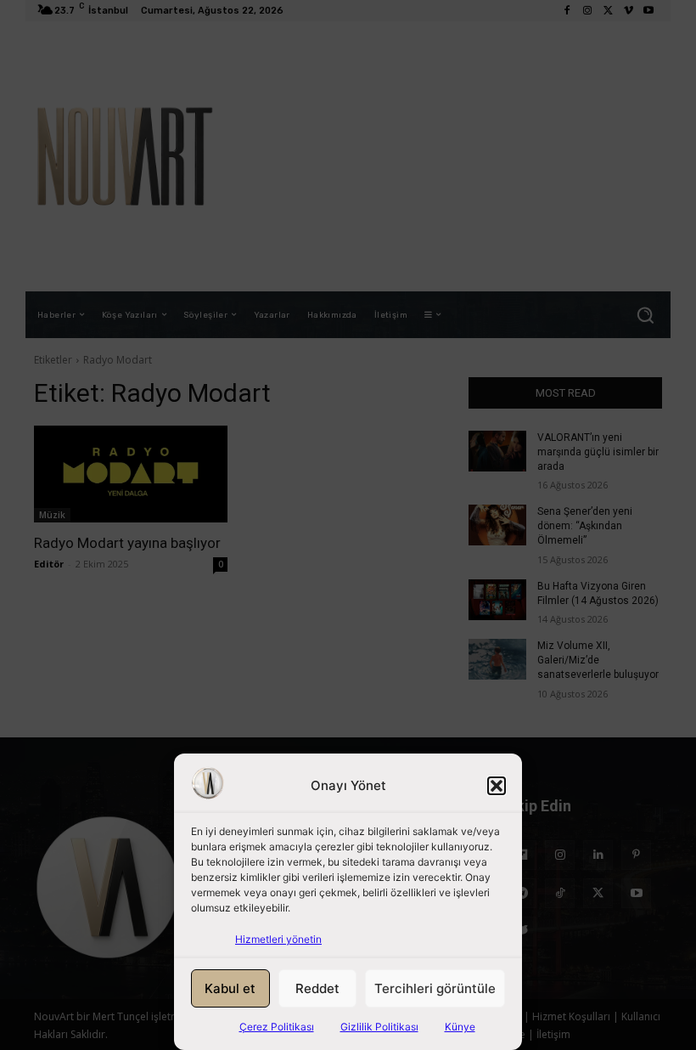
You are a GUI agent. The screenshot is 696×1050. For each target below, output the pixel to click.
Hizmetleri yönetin (278, 939)
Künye (460, 1026)
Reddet (317, 988)
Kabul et (230, 988)
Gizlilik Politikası (379, 1026)
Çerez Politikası (276, 1026)
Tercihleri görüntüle (435, 988)
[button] (496, 785)
